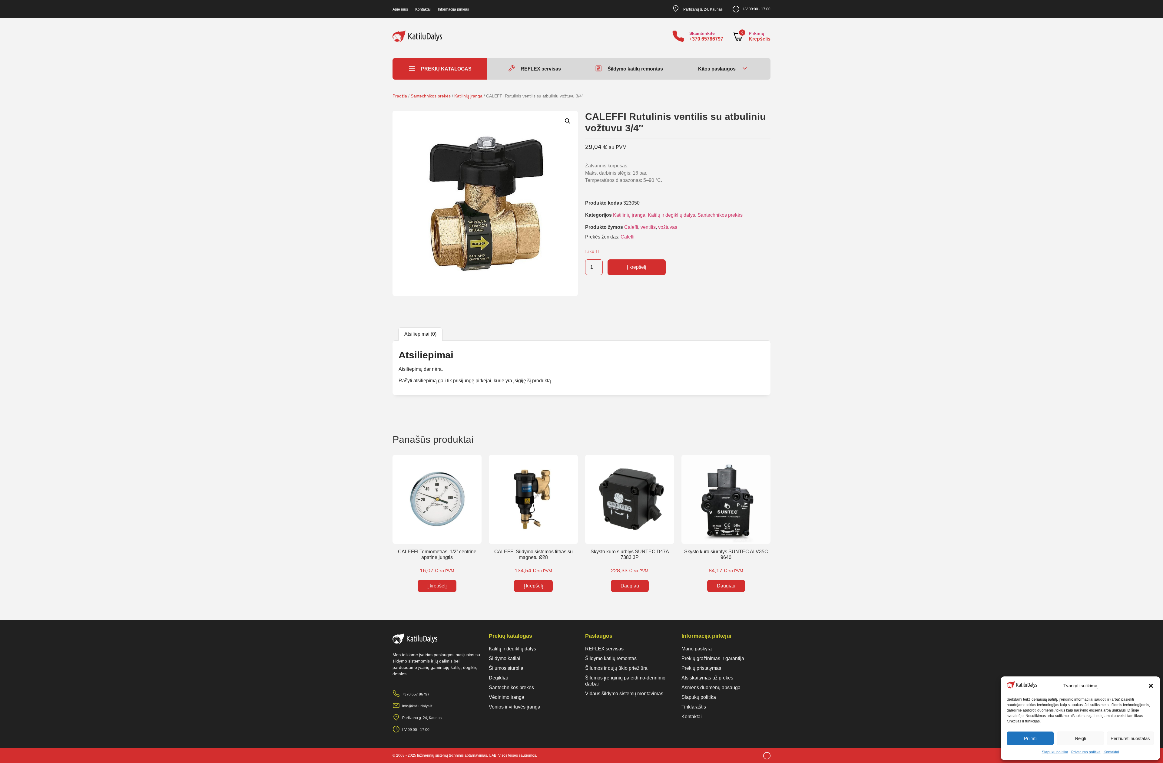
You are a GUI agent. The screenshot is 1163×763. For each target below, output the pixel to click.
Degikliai (498, 677)
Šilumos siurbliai (507, 668)
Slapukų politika (1055, 752)
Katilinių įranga (468, 96)
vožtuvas (667, 227)
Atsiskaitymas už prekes (707, 677)
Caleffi (631, 227)
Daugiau (630, 585)
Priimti (1030, 738)
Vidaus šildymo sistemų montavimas (624, 693)
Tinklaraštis (693, 706)
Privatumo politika (1086, 752)
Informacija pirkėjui (453, 9)
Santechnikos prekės (431, 96)
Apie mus (400, 9)
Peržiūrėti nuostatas (1130, 738)
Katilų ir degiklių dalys (671, 215)
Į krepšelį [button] (437, 585)
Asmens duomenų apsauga (711, 687)
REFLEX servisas (604, 648)
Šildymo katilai (504, 658)
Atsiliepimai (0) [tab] (420, 334)
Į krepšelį (636, 267)
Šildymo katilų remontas (611, 658)
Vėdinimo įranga (506, 697)
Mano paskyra (696, 648)
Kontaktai (1111, 752)
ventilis (648, 227)
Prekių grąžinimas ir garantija (712, 658)
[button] (1151, 686)
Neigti (1080, 738)
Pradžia (400, 96)
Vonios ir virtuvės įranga (514, 706)
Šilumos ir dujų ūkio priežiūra (616, 668)
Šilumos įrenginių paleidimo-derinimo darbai (625, 680)
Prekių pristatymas (701, 668)
